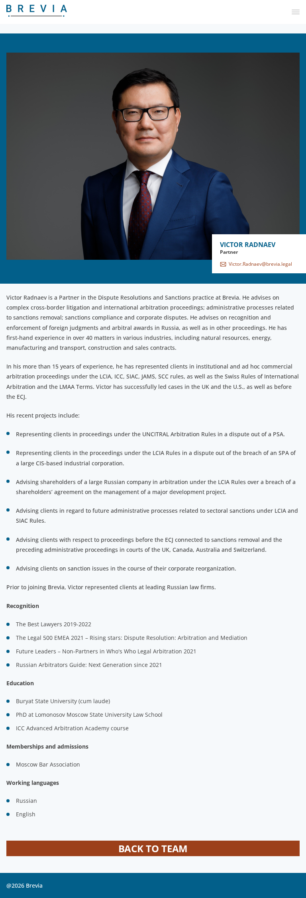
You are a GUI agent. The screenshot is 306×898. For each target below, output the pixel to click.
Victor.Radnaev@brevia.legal (260, 264)
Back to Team (153, 848)
